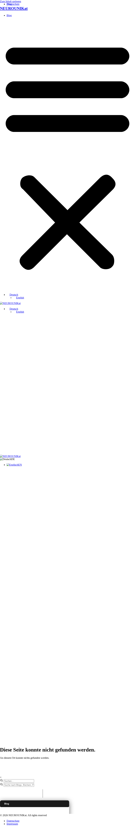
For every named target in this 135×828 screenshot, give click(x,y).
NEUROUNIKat (14, 8)
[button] (67, 155)
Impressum (12, 823)
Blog (9, 15)
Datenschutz (13, 820)
